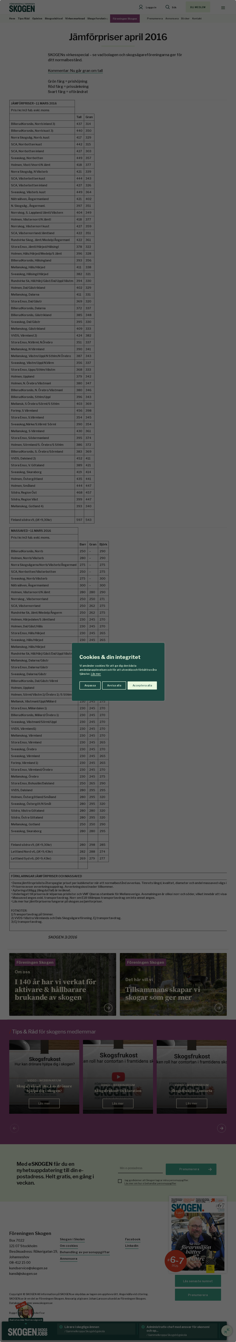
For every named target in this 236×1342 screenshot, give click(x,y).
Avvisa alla (114, 685)
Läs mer (96, 673)
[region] (118, 671)
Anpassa (90, 685)
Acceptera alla (142, 685)
